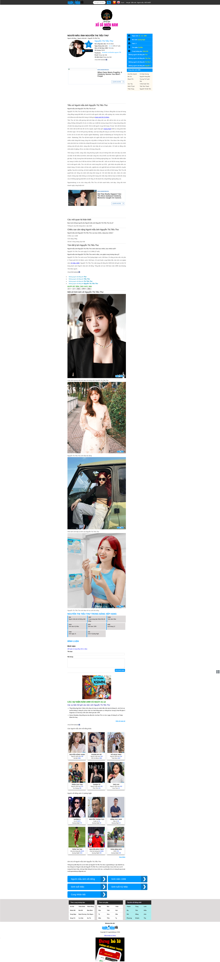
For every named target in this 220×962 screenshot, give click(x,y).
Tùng (136, 906)
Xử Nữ (72, 906)
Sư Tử (89, 918)
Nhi (128, 914)
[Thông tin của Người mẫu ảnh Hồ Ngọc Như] (115, 752)
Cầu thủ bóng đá (77, 851)
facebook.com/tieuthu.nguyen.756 (111, 52)
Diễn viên (133, 2)
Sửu (108, 914)
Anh (145, 914)
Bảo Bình (90, 910)
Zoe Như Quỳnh (132, 74)
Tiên (136, 910)
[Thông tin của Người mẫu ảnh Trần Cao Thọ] (76, 782)
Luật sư (96, 821)
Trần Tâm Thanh (144, 86)
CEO (116, 851)
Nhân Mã (145, 51)
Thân (116, 906)
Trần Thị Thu (77, 849)
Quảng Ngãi (107, 129)
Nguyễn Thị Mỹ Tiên (145, 89)
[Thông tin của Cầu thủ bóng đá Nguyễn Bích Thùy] (96, 847)
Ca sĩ (122, 2)
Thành (129, 906)
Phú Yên (96, 788)
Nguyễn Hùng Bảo (145, 76)
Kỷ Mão (140, 47)
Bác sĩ (116, 821)
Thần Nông (90, 906)
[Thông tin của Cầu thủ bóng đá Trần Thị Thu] (76, 847)
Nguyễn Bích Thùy (96, 849)
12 (142, 36)
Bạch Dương (82, 914)
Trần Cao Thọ (77, 784)
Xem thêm (122, 857)
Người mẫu (140, 2)
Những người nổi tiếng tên (77, 276)
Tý (99, 914)
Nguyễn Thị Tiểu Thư (94, 38)
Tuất (108, 910)
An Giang (77, 788)
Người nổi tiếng (71, 38)
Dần (116, 914)
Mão (99, 918)
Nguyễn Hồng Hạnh (77, 754)
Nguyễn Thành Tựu (96, 819)
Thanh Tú (96, 784)
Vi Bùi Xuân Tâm (144, 84)
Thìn (108, 918)
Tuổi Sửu (116, 758)
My (128, 910)
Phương (129, 918)
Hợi (116, 910)
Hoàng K (77, 819)
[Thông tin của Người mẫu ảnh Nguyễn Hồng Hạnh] (76, 752)
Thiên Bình (82, 906)
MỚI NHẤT (147, 2)
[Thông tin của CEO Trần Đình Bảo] (115, 847)
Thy (145, 918)
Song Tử (72, 918)
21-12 (110, 46)
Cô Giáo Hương (144, 74)
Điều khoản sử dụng (110, 935)
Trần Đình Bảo (116, 849)
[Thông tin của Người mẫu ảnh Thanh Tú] (96, 782)
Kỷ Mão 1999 (75, 263)
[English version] (118, 3)
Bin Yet (130, 76)
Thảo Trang (131, 89)
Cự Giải (81, 918)
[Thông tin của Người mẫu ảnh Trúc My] (115, 782)
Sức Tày (130, 84)
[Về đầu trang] (218, 960)
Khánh (137, 918)
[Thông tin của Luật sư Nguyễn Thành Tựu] (96, 817)
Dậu (99, 910)
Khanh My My (96, 754)
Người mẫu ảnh (82, 38)
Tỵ (116, 918)
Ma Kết (81, 910)
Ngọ (99, 906)
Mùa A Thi (130, 79)
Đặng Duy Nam (116, 819)
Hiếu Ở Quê (131, 86)
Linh (145, 906)
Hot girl (128, 2)
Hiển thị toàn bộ (120, 721)
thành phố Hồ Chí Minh (102, 117)
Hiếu (145, 910)
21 (139, 36)
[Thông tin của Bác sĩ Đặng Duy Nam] (115, 817)
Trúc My (116, 784)
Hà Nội (77, 758)
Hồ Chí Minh (96, 758)
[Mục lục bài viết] (218, 671)
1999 (145, 36)
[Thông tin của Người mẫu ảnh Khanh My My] (96, 752)
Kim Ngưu (90, 914)
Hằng (136, 914)
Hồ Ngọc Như (116, 754)
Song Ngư (73, 914)
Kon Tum (116, 788)
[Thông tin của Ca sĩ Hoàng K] (76, 817)
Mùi (108, 906)
